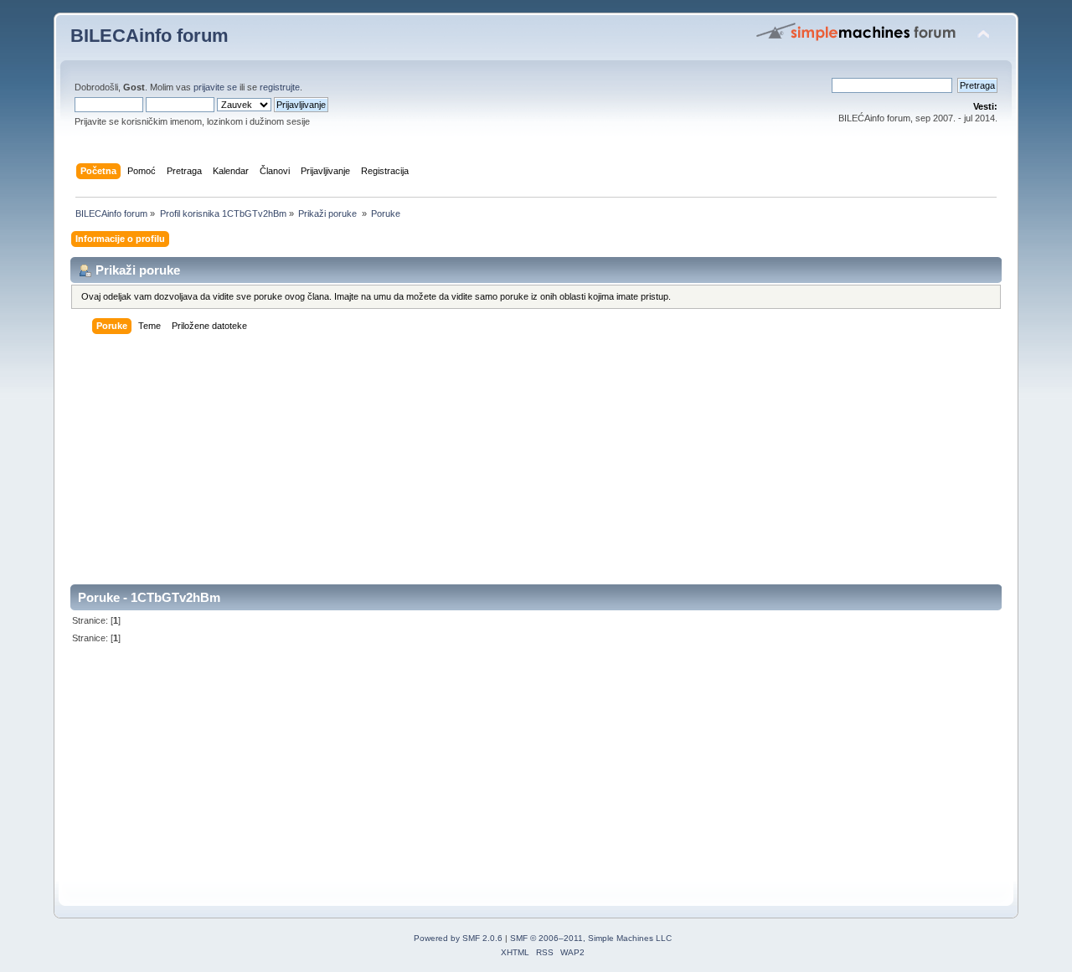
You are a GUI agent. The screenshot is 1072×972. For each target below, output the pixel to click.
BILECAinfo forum (149, 35)
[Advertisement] (536, 467)
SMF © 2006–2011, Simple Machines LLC (591, 938)
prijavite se (215, 87)
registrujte (280, 87)
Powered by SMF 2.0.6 (458, 938)
